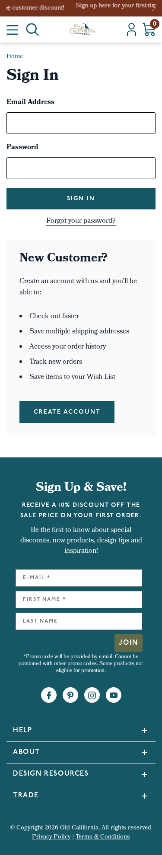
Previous (10, 8)
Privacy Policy (51, 837)
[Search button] (32, 29)
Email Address (30, 103)
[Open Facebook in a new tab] (48, 695)
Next (154, 8)
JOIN (128, 643)
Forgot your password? (81, 221)
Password (22, 148)
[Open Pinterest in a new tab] (70, 695)
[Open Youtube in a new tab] (113, 695)
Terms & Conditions (103, 837)
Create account (67, 412)
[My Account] (131, 29)
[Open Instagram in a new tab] (92, 695)
